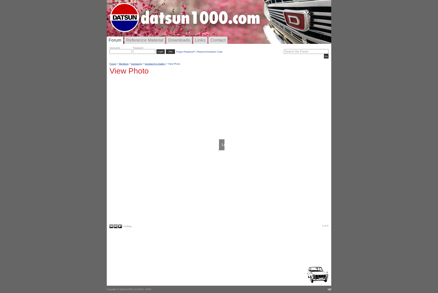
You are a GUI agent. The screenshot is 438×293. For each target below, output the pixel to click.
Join (170, 51)
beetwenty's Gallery (155, 64)
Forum (115, 40)
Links (200, 40)
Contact (218, 40)
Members (123, 64)
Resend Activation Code (210, 51)
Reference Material (144, 40)
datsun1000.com (129, 289)
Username (115, 48)
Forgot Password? (185, 51)
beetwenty (136, 64)
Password (138, 48)
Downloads (179, 40)
